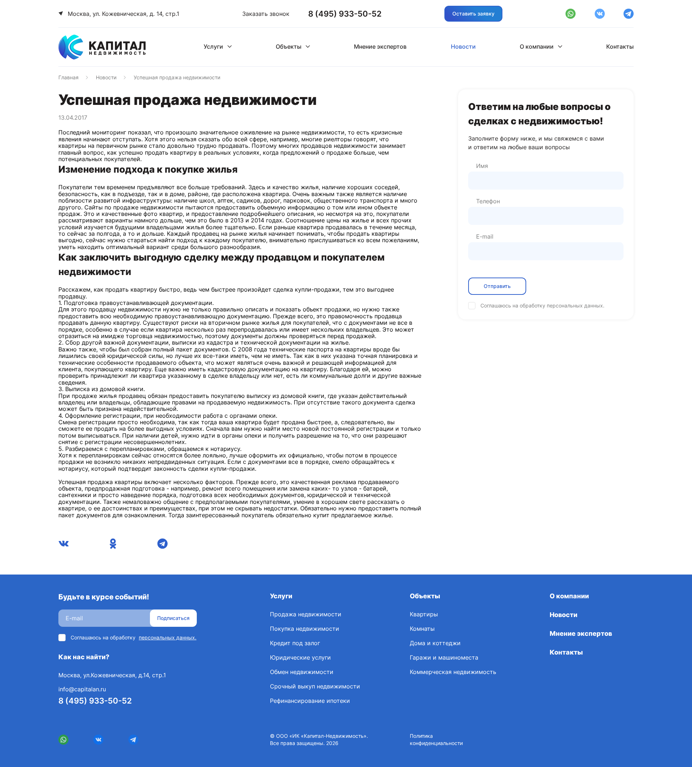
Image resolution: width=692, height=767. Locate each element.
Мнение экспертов (380, 46)
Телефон (488, 201)
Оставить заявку (473, 13)
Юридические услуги (300, 657)
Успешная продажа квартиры (100, 482)
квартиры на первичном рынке (102, 145)
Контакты (620, 46)
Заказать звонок (265, 13)
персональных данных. (575, 305)
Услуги (213, 46)
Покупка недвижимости (304, 628)
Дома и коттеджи (435, 643)
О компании (537, 46)
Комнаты (422, 628)
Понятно (31, 753)
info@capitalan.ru (82, 689)
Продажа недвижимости (305, 614)
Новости (463, 46)
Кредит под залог (295, 643)
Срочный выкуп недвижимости (315, 686)
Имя (482, 165)
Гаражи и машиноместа (444, 657)
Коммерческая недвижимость (453, 671)
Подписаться (173, 618)
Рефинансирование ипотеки (310, 700)
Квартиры (424, 614)
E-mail (484, 236)
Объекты (288, 46)
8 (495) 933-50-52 (95, 700)
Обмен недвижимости (301, 671)
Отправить (497, 286)
